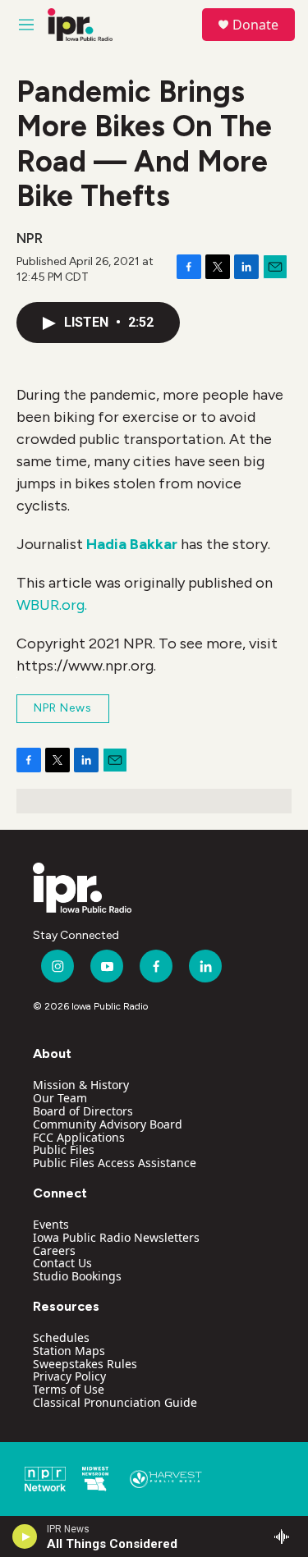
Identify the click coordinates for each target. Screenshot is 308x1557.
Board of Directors (83, 1111)
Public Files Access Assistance (114, 1162)
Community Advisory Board (107, 1124)
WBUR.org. (51, 605)
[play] (25, 1536)
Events (51, 1224)
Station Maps (69, 1350)
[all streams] (286, 1536)
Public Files (63, 1149)
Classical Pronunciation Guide (115, 1402)
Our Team (60, 1098)
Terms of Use (68, 1389)
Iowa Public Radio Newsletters (116, 1237)
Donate (255, 24)
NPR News (63, 708)
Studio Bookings (77, 1276)
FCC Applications (79, 1137)
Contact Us (62, 1263)
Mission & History (81, 1084)
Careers (54, 1250)
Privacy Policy (69, 1376)
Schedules (61, 1337)
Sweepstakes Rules (85, 1364)
